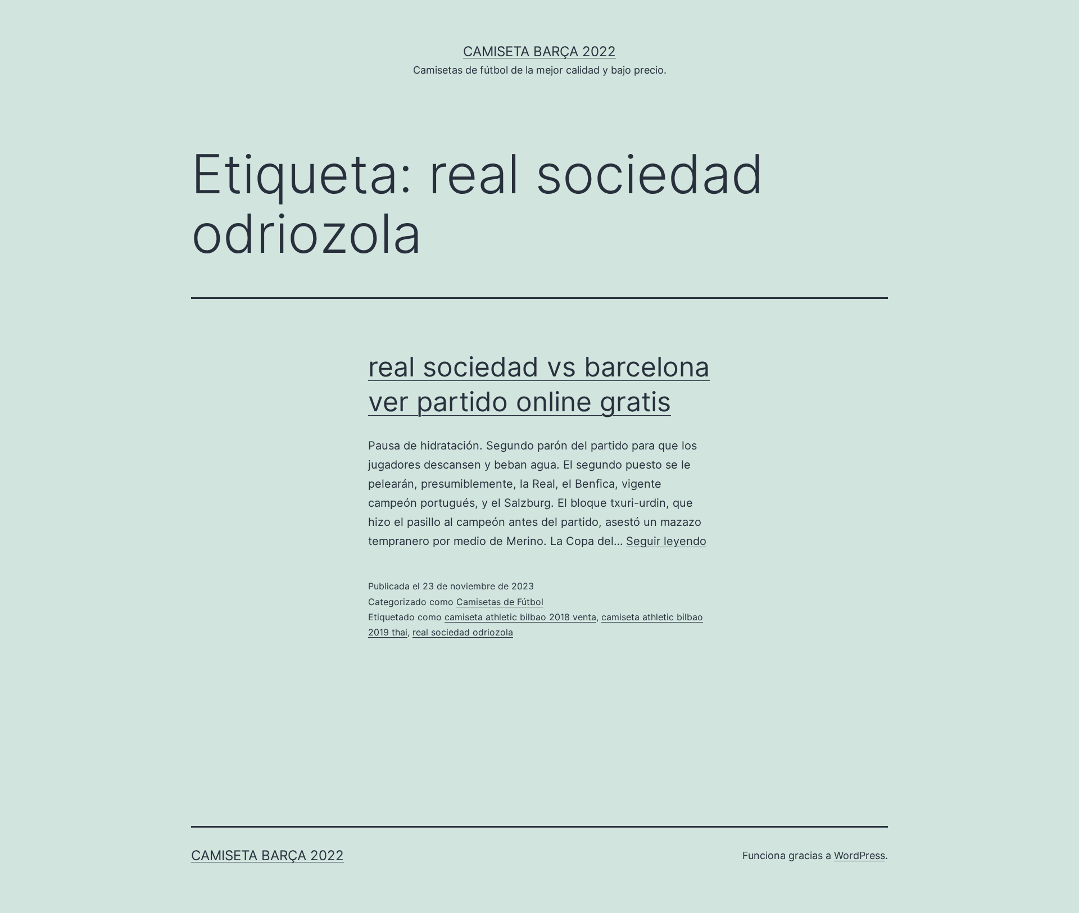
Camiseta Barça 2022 (539, 51)
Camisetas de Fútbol (499, 601)
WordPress (859, 855)
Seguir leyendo (666, 541)
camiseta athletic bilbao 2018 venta (520, 617)
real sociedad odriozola (462, 632)
